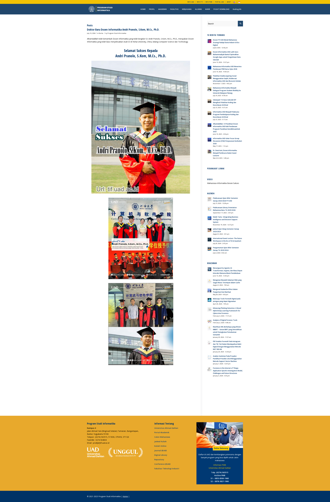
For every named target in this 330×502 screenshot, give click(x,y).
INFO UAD (190, 2)
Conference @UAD (162, 464)
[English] (234, 3)
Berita (101, 33)
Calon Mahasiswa (162, 437)
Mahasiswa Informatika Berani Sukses (223, 183)
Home (125, 496)
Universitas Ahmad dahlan (166, 428)
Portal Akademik (161, 432)
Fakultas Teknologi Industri (166, 468)
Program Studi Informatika (117, 33)
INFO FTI (200, 2)
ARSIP (229, 2)
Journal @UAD (160, 450)
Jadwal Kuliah (160, 441)
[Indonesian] (239, 3)
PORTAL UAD (219, 2)
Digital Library (160, 455)
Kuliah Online (160, 446)
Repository (159, 459)
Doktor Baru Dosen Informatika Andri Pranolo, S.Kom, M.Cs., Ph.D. (123, 29)
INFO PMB (208, 2)
